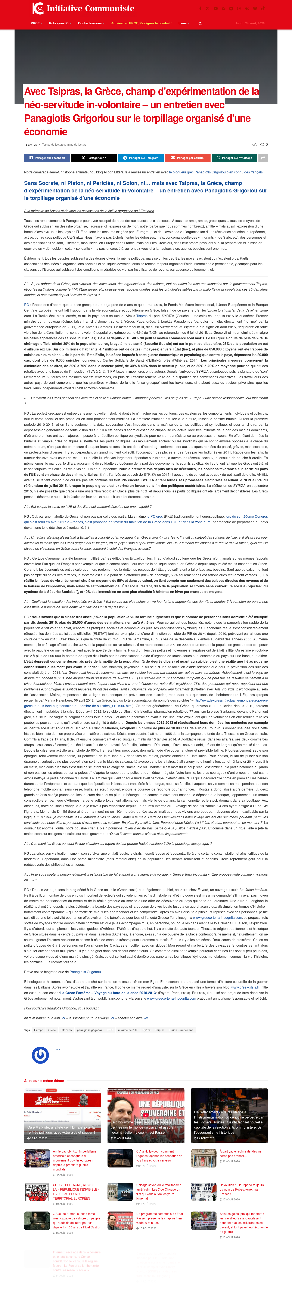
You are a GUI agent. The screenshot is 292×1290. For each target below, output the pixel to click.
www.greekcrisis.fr (245, 987)
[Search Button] (200, 23)
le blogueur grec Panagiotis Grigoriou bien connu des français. (216, 172)
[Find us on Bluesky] (255, 8)
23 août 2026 (38, 1138)
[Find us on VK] (247, 8)
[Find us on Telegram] (231, 8)
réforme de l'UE (128, 1030)
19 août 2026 (64, 1204)
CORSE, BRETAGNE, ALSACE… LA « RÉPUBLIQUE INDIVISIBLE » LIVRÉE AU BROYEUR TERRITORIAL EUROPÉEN (76, 1191)
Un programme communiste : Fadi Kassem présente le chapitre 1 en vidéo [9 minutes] (159, 1218)
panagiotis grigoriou (90, 1030)
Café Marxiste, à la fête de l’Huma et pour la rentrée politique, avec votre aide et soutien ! (61, 1129)
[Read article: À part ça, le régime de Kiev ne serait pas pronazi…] (204, 1158)
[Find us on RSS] (223, 8)
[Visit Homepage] (82, 8)
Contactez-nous (90, 23)
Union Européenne (181, 1030)
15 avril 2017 (32, 144)
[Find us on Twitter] (207, 8)
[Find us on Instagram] (238, 8)
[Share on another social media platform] (263, 158)
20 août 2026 (231, 1161)
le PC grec (155, 516)
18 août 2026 (147, 1204)
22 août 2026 (64, 1174)
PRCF (35, 23)
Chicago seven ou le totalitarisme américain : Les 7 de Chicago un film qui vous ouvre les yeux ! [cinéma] (158, 1191)
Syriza (146, 1030)
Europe (38, 1030)
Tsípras (141, 315)
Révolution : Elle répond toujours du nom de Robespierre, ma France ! (242, 1189)
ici (63, 1017)
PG (26, 304)
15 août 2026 (147, 1228)
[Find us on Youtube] (216, 8)
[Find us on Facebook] (200, 8)
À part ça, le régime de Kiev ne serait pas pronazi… (240, 1153)
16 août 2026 (64, 1232)
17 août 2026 (231, 1199)
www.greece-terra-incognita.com (217, 917)
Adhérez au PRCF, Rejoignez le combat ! (141, 23)
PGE (110, 1030)
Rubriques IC (59, 23)
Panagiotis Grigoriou (85, 971)
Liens (182, 23)
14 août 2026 (64, 1270)
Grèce (52, 1030)
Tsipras (160, 1030)
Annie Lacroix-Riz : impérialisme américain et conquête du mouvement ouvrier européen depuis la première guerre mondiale (74, 1160)
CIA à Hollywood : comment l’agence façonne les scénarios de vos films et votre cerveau (159, 1155)
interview (66, 1030)
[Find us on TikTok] (263, 8)
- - (58, 1049)
